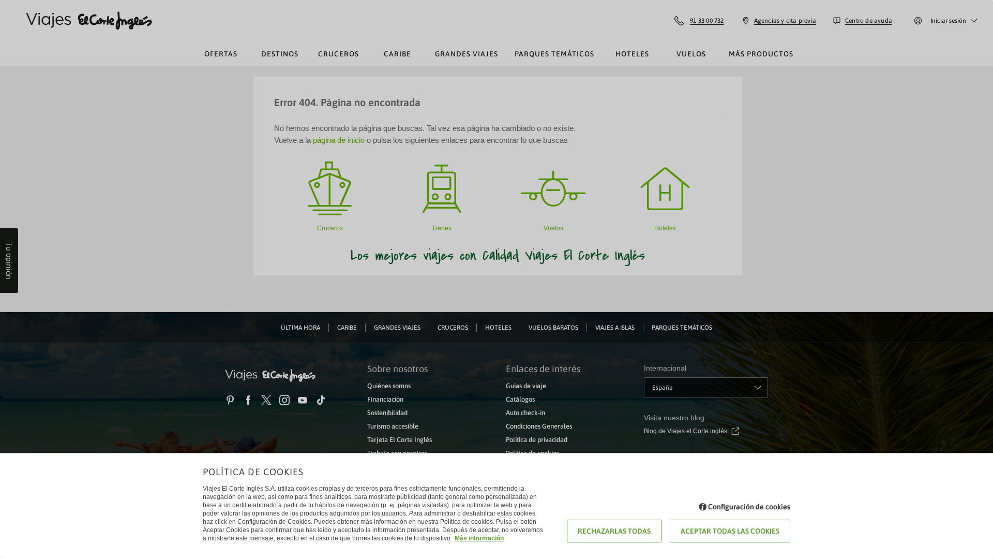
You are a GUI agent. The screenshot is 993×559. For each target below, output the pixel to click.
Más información (479, 538)
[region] (496, 279)
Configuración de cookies (749, 507)
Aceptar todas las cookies (730, 531)
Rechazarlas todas (614, 531)
